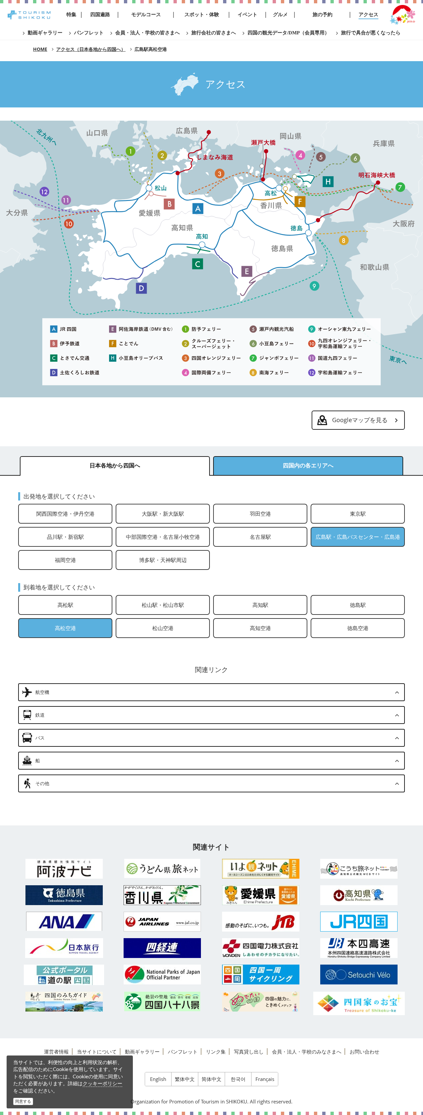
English (158, 1079)
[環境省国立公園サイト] (163, 974)
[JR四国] (359, 922)
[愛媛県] (261, 895)
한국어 (238, 1079)
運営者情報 (56, 1051)
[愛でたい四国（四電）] (261, 1002)
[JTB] (261, 922)
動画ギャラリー (142, 1051)
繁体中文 (185, 1079)
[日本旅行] (64, 948)
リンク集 (216, 1051)
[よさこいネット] (359, 869)
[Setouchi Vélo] (359, 974)
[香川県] (163, 895)
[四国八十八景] (163, 1001)
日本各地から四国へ (115, 465)
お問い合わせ (364, 1051)
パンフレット (183, 1051)
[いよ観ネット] (261, 869)
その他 (42, 783)
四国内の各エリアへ (308, 465)
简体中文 (211, 1079)
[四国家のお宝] (359, 1003)
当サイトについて (97, 1051)
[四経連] (163, 948)
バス (40, 738)
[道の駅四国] (64, 975)
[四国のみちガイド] (64, 1002)
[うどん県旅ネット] (163, 868)
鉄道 (40, 715)
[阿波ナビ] (64, 869)
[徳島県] (64, 895)
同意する (23, 1101)
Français (264, 1079)
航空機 (42, 692)
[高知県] (359, 895)
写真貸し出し (249, 1051)
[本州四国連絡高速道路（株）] (359, 948)
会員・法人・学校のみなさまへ (306, 1051)
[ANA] (64, 921)
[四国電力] (261, 948)
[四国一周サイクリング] (261, 974)
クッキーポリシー (102, 1083)
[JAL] (163, 922)
